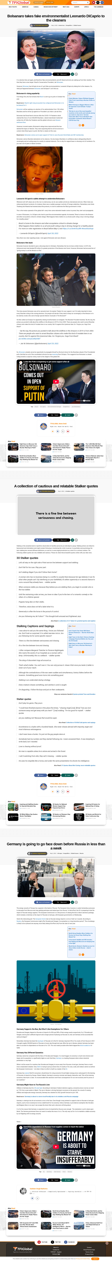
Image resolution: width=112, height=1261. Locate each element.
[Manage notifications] (107, 1243)
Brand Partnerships (89, 1249)
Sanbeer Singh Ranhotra (39, 853)
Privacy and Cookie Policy (83, 1258)
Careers (89, 1247)
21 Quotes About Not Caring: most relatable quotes (78, 765)
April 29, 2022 (53, 343)
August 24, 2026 (24, 461)
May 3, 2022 (54, 25)
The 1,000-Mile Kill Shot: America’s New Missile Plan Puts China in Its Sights (94, 445)
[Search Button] (88, 2)
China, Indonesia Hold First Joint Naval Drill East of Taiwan (94, 1224)
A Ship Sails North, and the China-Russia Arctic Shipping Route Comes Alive (62, 457)
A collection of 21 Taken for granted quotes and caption (76, 621)
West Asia (66, 7)
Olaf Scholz (57, 1171)
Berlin (39, 1067)
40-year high (38, 1088)
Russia (81, 853)
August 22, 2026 (57, 461)
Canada (36, 7)
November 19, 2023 (91, 818)
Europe (76, 7)
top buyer (41, 1041)
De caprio (43, 406)
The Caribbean (98, 7)
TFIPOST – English (55, 1252)
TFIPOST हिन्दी (49, 2)
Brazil (41, 97)
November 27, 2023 (25, 808)
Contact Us (56, 1249)
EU (66, 1069)
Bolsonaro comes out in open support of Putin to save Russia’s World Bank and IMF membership (54, 135)
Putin (64, 1171)
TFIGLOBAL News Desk (41, 25)
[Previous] (79, 125)
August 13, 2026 (90, 1228)
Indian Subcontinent (51, 7)
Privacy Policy (89, 1254)
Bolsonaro (60, 82)
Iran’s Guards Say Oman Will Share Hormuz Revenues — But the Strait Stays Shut (81, 632)
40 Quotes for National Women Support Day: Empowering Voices (60, 806)
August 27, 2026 (24, 450)
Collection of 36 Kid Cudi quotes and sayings (80, 722)
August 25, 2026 (57, 451)
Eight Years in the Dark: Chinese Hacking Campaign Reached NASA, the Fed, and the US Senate (81, 639)
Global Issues (77, 25)
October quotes (70, 491)
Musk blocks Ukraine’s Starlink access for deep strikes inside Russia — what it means (81, 948)
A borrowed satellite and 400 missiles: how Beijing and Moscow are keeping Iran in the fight (81, 941)
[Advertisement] (56, 474)
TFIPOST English (38, 2)
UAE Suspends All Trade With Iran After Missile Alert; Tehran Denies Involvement (29, 1224)
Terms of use (89, 1252)
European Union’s (41, 919)
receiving (55, 354)
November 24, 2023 (91, 808)
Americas (25, 7)
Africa (86, 7)
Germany (58, 1058)
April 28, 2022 (53, 233)
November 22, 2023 (25, 818)
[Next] (83, 125)
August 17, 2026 (57, 1230)
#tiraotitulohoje (87, 229)
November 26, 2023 (58, 810)
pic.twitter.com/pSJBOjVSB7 (29, 339)
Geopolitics (69, 25)
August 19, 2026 (24, 1228)
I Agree (95, 1258)
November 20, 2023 (58, 818)
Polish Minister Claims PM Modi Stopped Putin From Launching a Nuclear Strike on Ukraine (82, 100)
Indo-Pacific (13, 7)
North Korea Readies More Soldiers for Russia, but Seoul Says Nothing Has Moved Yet (29, 457)
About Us (56, 1247)
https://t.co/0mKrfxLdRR (72, 229)
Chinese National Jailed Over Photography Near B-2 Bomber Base (95, 457)
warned (27, 1073)
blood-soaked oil (85, 1045)
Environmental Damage (54, 406)
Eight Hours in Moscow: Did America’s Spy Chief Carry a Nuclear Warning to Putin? (28, 445)
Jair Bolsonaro (76, 406)
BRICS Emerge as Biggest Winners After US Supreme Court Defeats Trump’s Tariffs (81, 106)
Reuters (19, 921)
